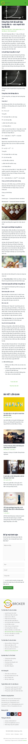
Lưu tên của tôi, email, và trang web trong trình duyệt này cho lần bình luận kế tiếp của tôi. (13, 582)
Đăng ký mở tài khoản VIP (11, 650)
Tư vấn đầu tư (12, 449)
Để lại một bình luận (7, 29)
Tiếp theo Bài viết (14, 385)
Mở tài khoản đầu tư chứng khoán (13, 631)
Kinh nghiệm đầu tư (18, 29)
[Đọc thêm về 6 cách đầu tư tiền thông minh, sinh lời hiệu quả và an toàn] (14, 467)
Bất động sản (6, 449)
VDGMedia (24, 740)
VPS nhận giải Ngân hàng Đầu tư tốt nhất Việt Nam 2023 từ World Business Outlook (14, 509)
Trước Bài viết (14, 381)
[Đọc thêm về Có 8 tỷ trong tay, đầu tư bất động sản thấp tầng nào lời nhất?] (14, 436)
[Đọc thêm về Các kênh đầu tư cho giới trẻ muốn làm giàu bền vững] (14, 404)
